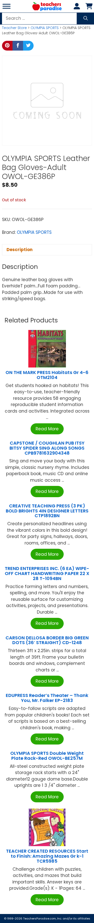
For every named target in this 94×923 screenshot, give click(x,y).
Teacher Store (14, 27)
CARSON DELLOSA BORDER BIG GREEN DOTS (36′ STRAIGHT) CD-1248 (47, 640)
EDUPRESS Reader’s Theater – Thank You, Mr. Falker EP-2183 (47, 697)
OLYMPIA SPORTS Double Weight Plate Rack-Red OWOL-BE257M (47, 755)
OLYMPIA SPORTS (45, 27)
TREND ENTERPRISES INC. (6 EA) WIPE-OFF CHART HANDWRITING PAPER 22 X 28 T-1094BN (47, 573)
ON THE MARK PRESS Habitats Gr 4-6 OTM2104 (47, 375)
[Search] (85, 19)
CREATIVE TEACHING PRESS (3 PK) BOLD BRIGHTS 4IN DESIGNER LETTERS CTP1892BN (47, 511)
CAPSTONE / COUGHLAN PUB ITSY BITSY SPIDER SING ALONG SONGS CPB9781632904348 (47, 448)
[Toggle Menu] (7, 6)
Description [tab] (20, 250)
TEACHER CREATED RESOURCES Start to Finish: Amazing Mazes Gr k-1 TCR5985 (47, 856)
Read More (47, 429)
